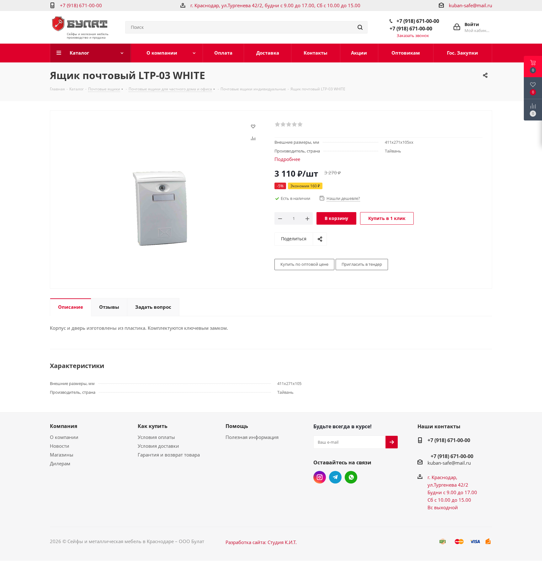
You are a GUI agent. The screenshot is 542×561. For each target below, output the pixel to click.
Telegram (335, 477)
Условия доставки (158, 446)
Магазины (61, 454)
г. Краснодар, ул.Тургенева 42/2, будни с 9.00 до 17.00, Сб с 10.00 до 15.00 (275, 5)
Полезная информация (252, 437)
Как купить (152, 426)
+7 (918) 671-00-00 (81, 5)
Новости (59, 446)
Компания (63, 426)
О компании (64, 437)
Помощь (237, 426)
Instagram (319, 477)
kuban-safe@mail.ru (470, 5)
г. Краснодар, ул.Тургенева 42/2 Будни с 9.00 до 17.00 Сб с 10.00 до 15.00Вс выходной (452, 492)
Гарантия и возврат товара (169, 454)
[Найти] (360, 27)
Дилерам (60, 463)
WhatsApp (351, 477)
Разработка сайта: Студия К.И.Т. (261, 542)
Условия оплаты (156, 437)
